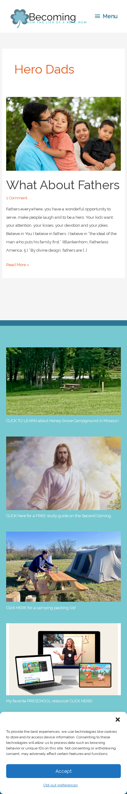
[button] (118, 719)
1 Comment (16, 198)
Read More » (17, 265)
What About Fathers (63, 185)
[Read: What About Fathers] (63, 133)
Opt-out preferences (60, 785)
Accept (63, 771)
